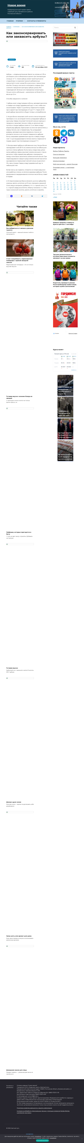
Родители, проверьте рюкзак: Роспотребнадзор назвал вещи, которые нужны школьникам (65, 284)
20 (65, 187)
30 (75, 189)
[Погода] (56, 333)
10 (54, 185)
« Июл (55, 197)
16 (75, 185)
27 (64, 189)
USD (64, 356)
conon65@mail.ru (62, 7)
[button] (11, 196)
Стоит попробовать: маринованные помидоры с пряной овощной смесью (19, 260)
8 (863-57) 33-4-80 (62, 3)
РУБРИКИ (19, 21)
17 (53, 187)
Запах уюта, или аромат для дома (18, 936)
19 (61, 187)
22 (71, 187)
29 (71, 189)
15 (71, 185)
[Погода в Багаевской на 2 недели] (73, 333)
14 (68, 185)
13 (64, 185)
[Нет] (82, 1138)
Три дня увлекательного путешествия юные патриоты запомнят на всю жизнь (64, 256)
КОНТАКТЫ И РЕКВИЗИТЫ (36, 21)
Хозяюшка (12, 59)
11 (57, 185)
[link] (64, 12)
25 (57, 189)
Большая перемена (60, 157)
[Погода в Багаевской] (65, 332)
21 (68, 187)
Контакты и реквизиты (9, 1086)
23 (75, 187)
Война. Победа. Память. (61, 151)
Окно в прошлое (59, 154)
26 (61, 189)
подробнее (38, 1136)
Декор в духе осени (13, 802)
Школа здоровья (59, 161)
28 (68, 189)
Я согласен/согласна (42, 1140)
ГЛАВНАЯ (10, 21)
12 (61, 185)
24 (54, 189)
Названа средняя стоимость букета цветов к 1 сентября (63, 223)
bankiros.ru (73, 370)
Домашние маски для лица (16, 1070)
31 (53, 191)
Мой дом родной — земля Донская (65, 164)
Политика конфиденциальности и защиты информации (34, 1108)
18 (57, 187)
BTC (75, 356)
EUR (69, 356)
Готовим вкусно (12, 668)
